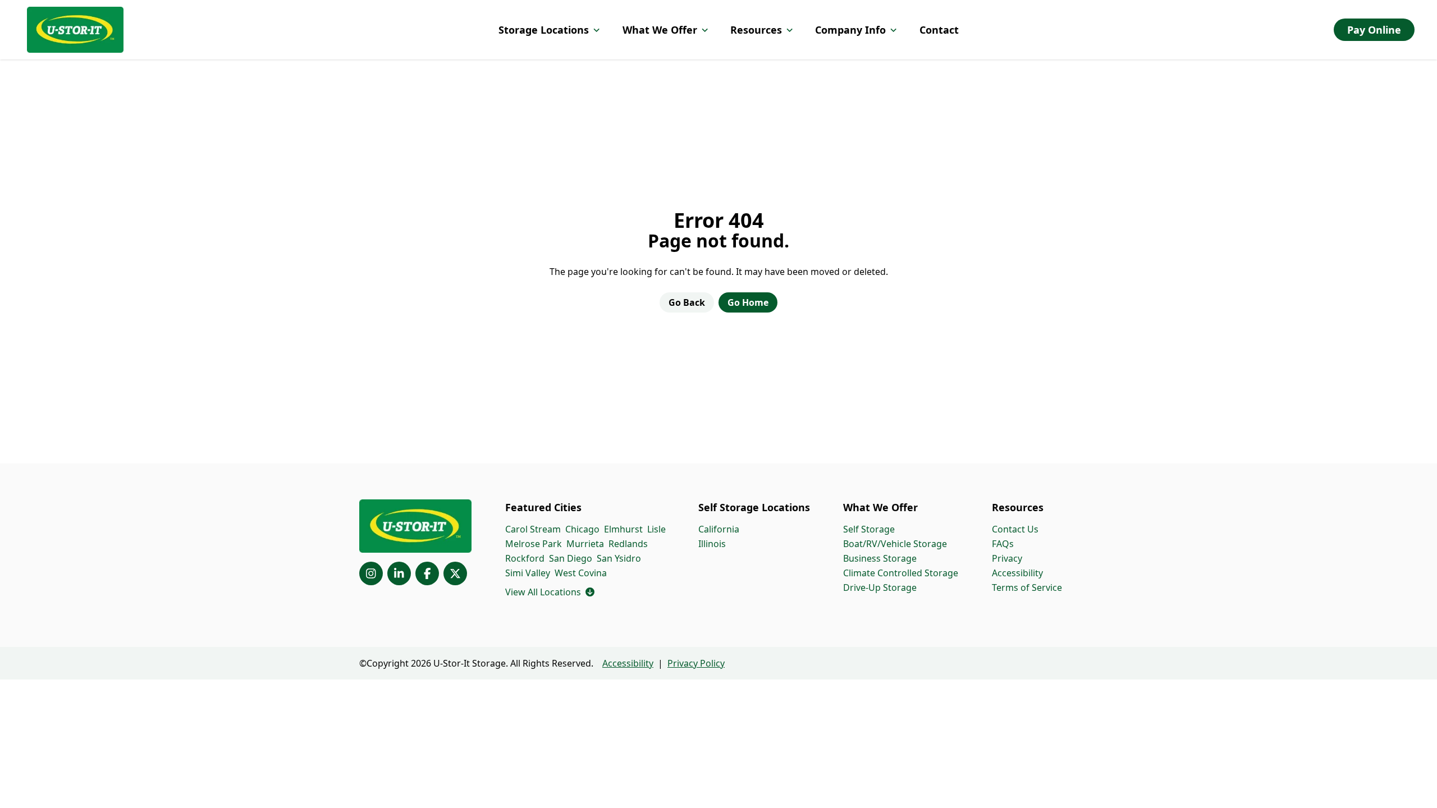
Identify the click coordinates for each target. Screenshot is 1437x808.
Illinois (712, 544)
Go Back (687, 302)
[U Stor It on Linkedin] (399, 573)
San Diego (570, 558)
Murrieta (585, 544)
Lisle (656, 529)
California (718, 529)
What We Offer (660, 29)
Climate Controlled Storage (900, 573)
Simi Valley (527, 573)
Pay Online (1374, 29)
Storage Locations (543, 29)
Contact (939, 29)
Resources (756, 29)
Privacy (1007, 558)
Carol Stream (533, 529)
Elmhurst (623, 529)
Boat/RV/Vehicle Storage (895, 544)
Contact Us (1015, 529)
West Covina (581, 573)
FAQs (1003, 544)
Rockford (524, 558)
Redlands (628, 544)
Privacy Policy (696, 663)
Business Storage (880, 558)
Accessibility (1017, 573)
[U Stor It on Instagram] (371, 573)
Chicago (582, 529)
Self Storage (869, 529)
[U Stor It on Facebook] (427, 573)
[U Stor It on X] (455, 573)
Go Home (747, 302)
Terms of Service (1027, 587)
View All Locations (549, 592)
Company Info (850, 29)
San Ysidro (619, 558)
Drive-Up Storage (880, 587)
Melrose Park (533, 544)
